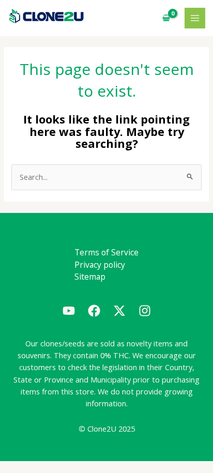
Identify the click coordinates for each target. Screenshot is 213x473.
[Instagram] (145, 310)
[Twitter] (119, 310)
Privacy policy (99, 264)
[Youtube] (69, 310)
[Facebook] (94, 310)
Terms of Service (106, 252)
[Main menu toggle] (195, 18)
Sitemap (89, 276)
